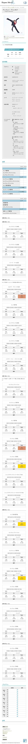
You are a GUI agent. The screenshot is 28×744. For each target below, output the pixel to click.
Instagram (5, 737)
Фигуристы (5, 732)
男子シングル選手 (11, 7)
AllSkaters (5, 733)
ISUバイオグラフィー (7, 730)
